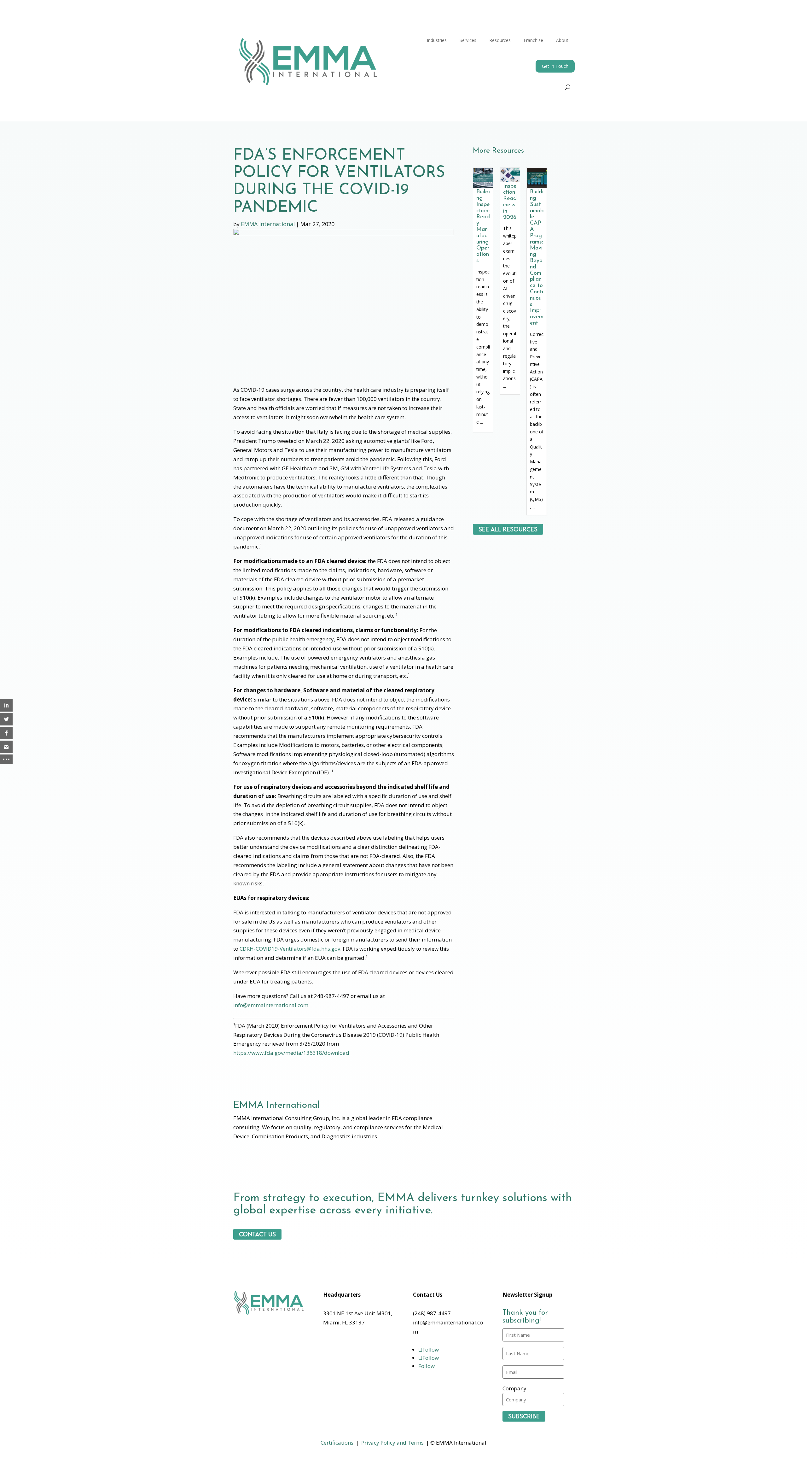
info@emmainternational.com (270, 1005)
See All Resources (508, 529)
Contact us (257, 1234)
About (562, 40)
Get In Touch (555, 66)
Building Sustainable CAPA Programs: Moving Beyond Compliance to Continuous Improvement (536, 257)
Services (468, 40)
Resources (500, 40)
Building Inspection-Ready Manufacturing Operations (483, 226)
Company (514, 1388)
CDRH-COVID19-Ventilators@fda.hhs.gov (290, 948)
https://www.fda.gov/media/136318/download (291, 1052)
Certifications (337, 1442)
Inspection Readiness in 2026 (510, 202)
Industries (437, 40)
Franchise (533, 40)
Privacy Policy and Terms (392, 1442)
